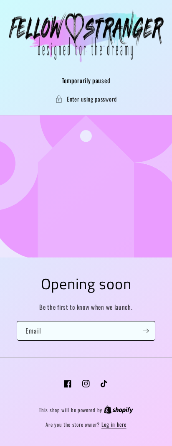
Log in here (113, 424)
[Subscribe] (146, 331)
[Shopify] (118, 409)
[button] (86, 99)
